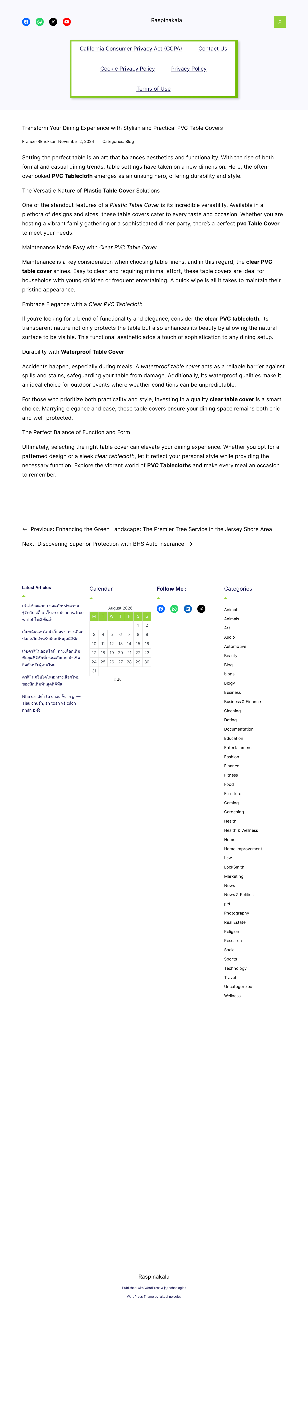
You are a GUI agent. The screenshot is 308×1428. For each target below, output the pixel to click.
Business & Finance (242, 701)
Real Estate (235, 922)
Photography (236, 913)
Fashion (231, 756)
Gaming (231, 802)
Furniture (232, 793)
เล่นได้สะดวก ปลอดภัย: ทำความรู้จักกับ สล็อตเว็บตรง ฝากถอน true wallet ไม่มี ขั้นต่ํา (52, 612)
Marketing (234, 876)
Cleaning (232, 710)
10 (94, 643)
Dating (230, 719)
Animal (230, 609)
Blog (129, 141)
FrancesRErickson (39, 141)
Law (228, 857)
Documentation (239, 729)
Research (233, 940)
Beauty (230, 655)
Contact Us (212, 48)
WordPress (152, 1288)
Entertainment (238, 747)
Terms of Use (153, 88)
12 (112, 643)
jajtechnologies (175, 1288)
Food (229, 784)
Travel (230, 977)
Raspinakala (166, 20)
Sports (230, 959)
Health (230, 821)
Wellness (232, 995)
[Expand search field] (280, 22)
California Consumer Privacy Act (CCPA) (131, 48)
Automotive (235, 646)
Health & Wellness (241, 830)
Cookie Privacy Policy (127, 68)
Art (227, 628)
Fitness (231, 775)
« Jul (118, 679)
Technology (235, 968)
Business (232, 692)
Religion (231, 931)
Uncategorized (238, 986)
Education (233, 738)
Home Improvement (243, 848)
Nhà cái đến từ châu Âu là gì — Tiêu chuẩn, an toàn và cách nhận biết (51, 703)
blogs (229, 674)
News (229, 885)
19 (112, 652)
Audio (229, 637)
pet (227, 903)
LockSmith (234, 867)
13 (120, 643)
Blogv (229, 683)
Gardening (234, 811)
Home (229, 839)
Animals (231, 619)
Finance (231, 765)
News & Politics (238, 894)
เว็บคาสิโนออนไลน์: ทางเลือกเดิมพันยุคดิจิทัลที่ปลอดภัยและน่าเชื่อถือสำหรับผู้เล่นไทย (51, 658)
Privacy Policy (189, 68)
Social (229, 949)
